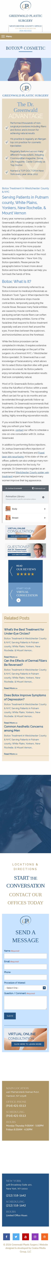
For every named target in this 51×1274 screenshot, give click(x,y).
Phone (7, 972)
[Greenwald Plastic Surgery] (25, 6)
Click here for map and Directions (25, 28)
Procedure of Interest (14, 982)
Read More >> (10, 657)
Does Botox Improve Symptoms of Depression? (25, 697)
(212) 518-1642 (16, 1195)
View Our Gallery (29, 828)
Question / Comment (19, 993)
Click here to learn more (27, 1044)
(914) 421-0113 (25, 31)
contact (20, 430)
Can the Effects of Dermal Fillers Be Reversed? (25, 662)
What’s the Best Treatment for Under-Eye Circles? (24, 631)
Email (11, 961)
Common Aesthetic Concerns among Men (23, 728)
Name (11, 950)
